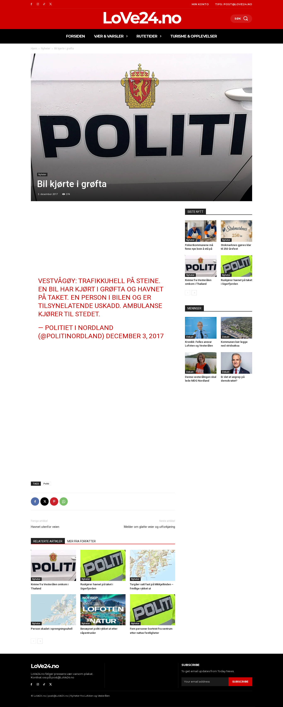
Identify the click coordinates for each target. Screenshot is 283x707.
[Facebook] (31, 4)
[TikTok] (44, 4)
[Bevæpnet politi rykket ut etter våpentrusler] (103, 609)
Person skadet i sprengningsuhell (51, 628)
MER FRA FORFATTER (81, 541)
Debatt (190, 336)
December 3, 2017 (135, 336)
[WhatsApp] (63, 501)
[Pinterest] (54, 501)
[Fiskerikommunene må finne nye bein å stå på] (200, 231)
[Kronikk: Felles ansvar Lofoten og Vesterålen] (200, 327)
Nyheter (45, 48)
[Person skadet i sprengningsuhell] (53, 609)
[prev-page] (33, 641)
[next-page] (40, 641)
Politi (46, 483)
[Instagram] (38, 4)
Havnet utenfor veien (45, 527)
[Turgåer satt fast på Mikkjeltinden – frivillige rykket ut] (152, 565)
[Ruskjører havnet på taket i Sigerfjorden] (103, 565)
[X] (50, 4)
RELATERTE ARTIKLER (47, 541)
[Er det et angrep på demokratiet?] (236, 363)
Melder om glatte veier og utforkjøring (149, 527)
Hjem (34, 48)
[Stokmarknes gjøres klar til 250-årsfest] (236, 231)
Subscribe (240, 681)
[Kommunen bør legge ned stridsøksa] (236, 327)
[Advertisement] (103, 239)
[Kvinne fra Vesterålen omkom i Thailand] (53, 565)
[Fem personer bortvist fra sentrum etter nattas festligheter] (152, 609)
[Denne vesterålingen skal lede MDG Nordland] (200, 363)
